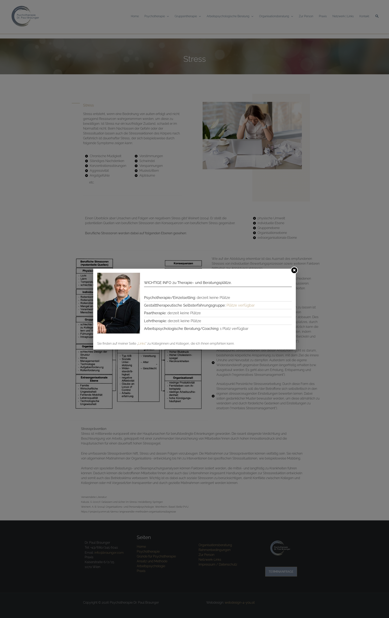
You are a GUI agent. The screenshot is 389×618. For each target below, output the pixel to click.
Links (141, 343)
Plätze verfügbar (241, 305)
